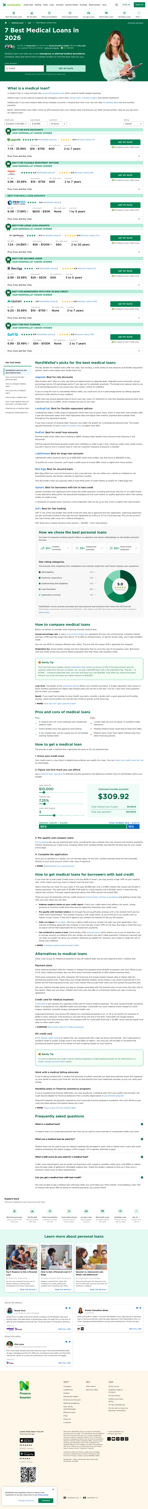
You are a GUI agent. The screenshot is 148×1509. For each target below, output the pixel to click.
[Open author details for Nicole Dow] (7, 46)
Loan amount (11, 63)
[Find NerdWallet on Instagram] (118, 1439)
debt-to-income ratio (71, 426)
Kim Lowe (82, 45)
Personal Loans (17, 22)
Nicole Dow (31, 45)
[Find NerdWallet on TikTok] (126, 1439)
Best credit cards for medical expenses (66, 1027)
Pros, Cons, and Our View (20, 156)
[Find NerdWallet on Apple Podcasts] (122, 1439)
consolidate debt (110, 102)
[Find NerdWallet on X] (109, 1439)
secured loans (92, 932)
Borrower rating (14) (85, 140)
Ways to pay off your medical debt (60, 1108)
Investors (67, 1422)
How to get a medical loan (16, 397)
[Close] (53, 1489)
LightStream (42, 453)
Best (29, 22)
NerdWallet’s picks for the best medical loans (16, 371)
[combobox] (16, 123)
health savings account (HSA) (51, 1062)
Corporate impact (70, 1396)
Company (67, 1386)
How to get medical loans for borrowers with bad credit (17, 403)
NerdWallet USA (73, 1498)
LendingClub (42, 408)
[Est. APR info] (28, 211)
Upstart (39, 487)
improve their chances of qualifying (102, 897)
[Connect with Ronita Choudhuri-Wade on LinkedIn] (140, 1308)
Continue (46, 1500)
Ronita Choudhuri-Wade (59, 45)
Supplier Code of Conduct (116, 1391)
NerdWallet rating (46, 140)
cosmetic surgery (89, 98)
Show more (44, 612)
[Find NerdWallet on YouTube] (113, 1439)
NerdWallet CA (92, 1498)
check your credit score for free (129, 760)
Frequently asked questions (17, 413)
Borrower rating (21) (86, 268)
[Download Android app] (27, 1454)
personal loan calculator (51, 774)
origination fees (78, 667)
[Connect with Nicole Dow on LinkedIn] (69, 1308)
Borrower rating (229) (87, 301)
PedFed (39, 432)
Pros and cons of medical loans (16, 392)
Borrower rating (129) (84, 334)
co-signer (61, 922)
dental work (75, 98)
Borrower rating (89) (83, 173)
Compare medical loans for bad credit (61, 945)
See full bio (64, 1329)
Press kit (67, 1419)
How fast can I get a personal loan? (60, 703)
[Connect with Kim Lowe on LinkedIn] (69, 1342)
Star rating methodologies (69, 1408)
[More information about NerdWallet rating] (56, 140)
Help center (91, 1386)
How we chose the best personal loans (15, 378)
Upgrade (40, 377)
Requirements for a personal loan (58, 866)
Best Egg (40, 469)
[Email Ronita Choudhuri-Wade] (137, 1308)
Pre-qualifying (41, 842)
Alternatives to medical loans (17, 408)
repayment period (70, 686)
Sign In (126, 5)
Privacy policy (114, 1395)
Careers (66, 1393)
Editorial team (69, 1412)
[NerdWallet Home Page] (12, 4)
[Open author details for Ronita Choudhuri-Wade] (10, 46)
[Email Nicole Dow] (66, 1308)
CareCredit (40, 1004)
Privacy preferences (117, 1405)
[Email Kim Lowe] (66, 1342)
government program (114, 1096)
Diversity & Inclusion (72, 1400)
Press (65, 1416)
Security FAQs (92, 1390)
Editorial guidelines (71, 1403)
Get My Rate (66, 68)
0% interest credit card (47, 1038)
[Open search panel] (116, 4)
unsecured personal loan (53, 93)
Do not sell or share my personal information (118, 1409)
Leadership (68, 1390)
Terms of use (114, 1386)
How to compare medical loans (16, 385)
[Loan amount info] (51, 244)
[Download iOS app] (27, 1440)
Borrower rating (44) (89, 235)
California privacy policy (116, 1400)
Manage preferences (26, 1500)
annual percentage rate (77, 634)
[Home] (6, 23)
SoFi (37, 508)
